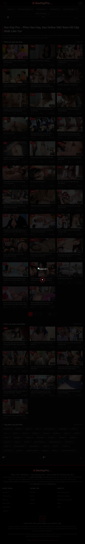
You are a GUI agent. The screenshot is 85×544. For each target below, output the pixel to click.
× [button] (42, 279)
